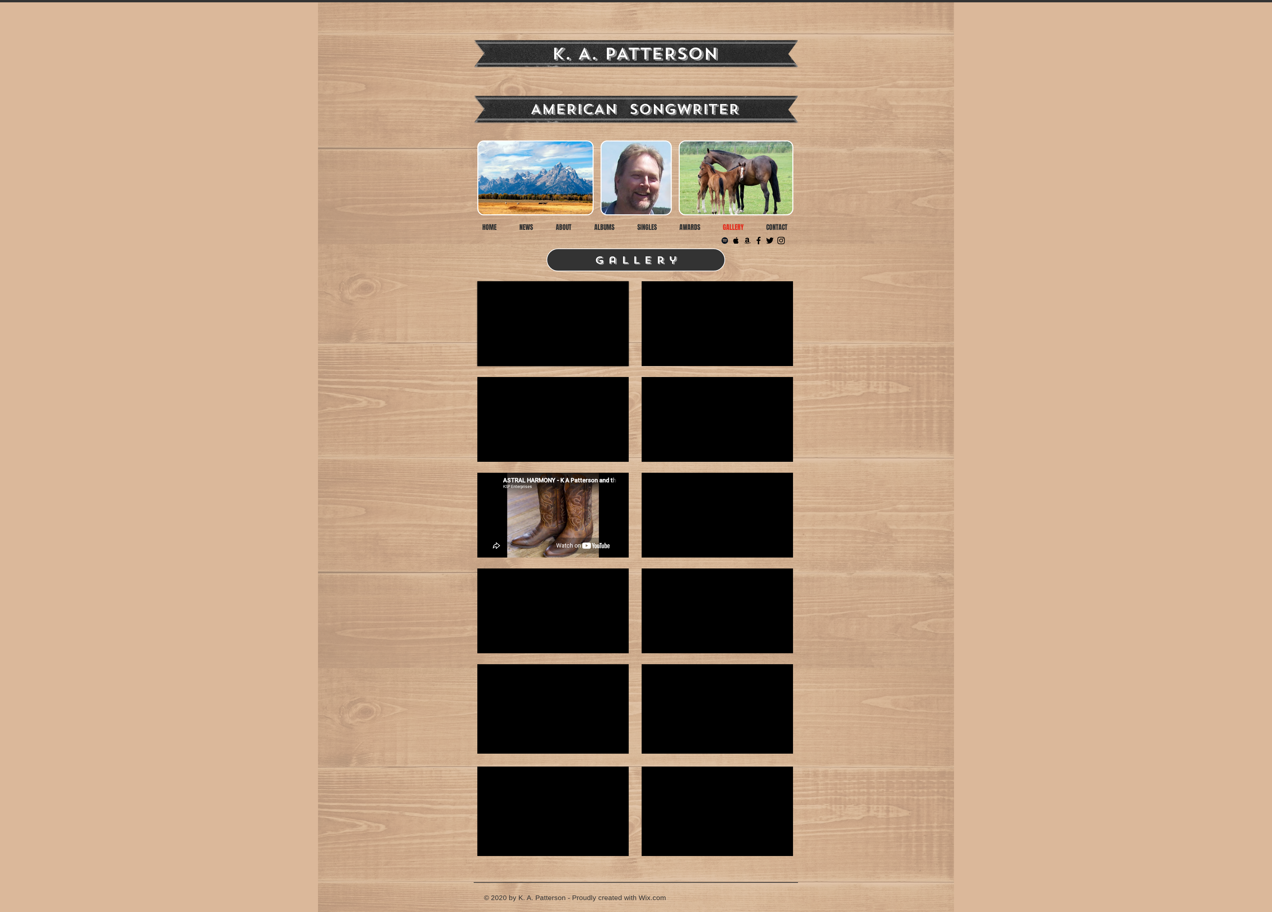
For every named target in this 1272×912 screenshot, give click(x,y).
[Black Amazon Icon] (747, 240)
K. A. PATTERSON (635, 54)
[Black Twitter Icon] (770, 240)
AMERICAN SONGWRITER (634, 109)
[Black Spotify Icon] (725, 240)
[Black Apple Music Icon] (736, 240)
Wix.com (652, 897)
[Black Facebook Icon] (759, 240)
